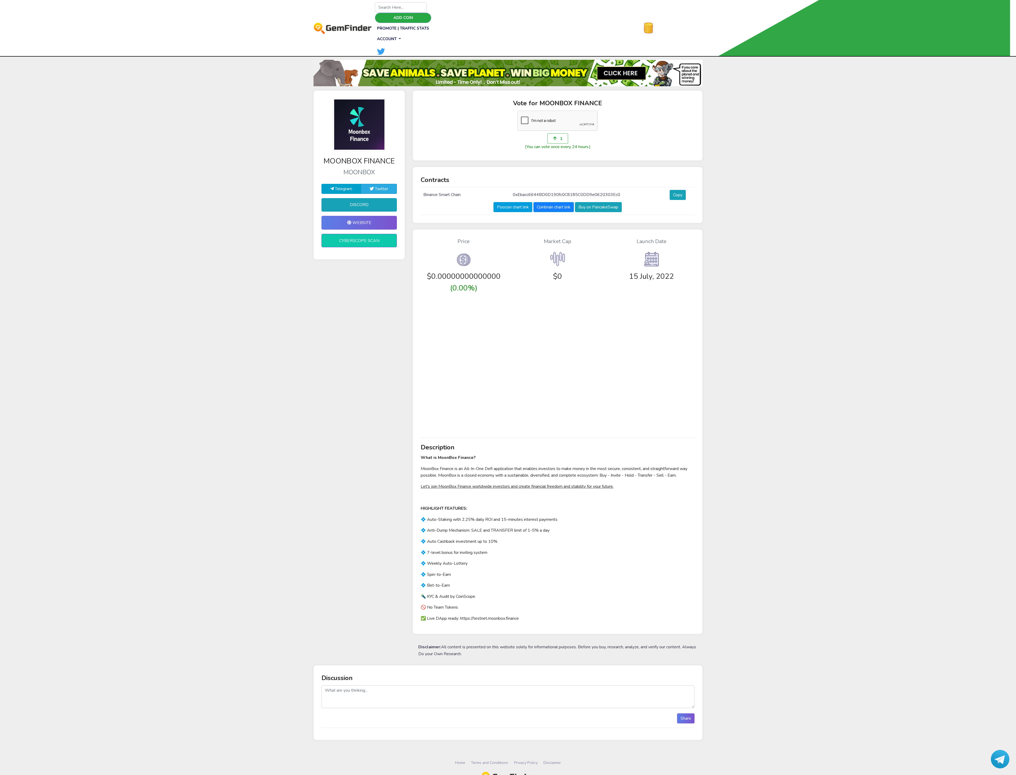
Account (387, 39)
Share (686, 718)
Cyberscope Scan (359, 241)
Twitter (381, 189)
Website (361, 223)
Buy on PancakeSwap (598, 207)
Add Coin (403, 17)
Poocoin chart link (513, 207)
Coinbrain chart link (553, 207)
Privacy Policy (526, 762)
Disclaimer (552, 762)
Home (460, 762)
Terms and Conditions (489, 762)
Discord (359, 205)
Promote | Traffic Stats (403, 28)
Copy (677, 195)
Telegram (343, 189)
